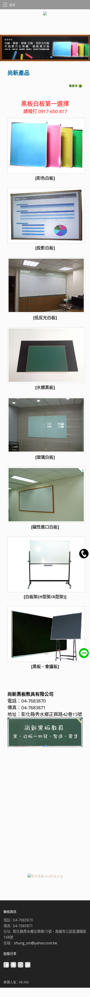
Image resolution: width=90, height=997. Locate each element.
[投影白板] (45, 248)
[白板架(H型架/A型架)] (45, 596)
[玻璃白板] (45, 457)
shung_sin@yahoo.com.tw (35, 943)
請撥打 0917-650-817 (45, 111)
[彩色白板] (45, 178)
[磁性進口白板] (45, 527)
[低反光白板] (45, 317)
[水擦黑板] (45, 387)
